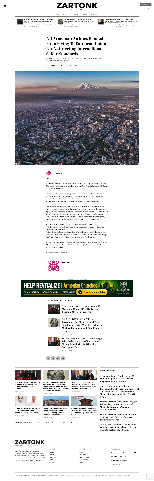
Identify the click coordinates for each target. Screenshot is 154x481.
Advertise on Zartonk (120, 460)
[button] (8, 5)
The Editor (65, 262)
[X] (66, 65)
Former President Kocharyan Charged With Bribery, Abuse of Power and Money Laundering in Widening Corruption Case (121, 21)
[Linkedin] (123, 452)
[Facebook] (61, 65)
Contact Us (116, 464)
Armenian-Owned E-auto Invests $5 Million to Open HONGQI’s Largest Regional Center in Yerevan (38, 21)
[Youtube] (134, 452)
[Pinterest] (71, 65)
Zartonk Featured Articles (53, 58)
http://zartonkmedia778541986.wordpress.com (72, 265)
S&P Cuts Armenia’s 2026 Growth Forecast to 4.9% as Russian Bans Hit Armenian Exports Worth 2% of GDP (84, 411)
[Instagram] (117, 452)
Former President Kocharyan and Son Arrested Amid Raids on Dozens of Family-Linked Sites (27, 410)
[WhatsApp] (76, 65)
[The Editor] (54, 266)
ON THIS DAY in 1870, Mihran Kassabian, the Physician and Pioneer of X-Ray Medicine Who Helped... (78, 21)
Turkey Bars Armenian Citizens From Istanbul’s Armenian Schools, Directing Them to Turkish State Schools (55, 411)
